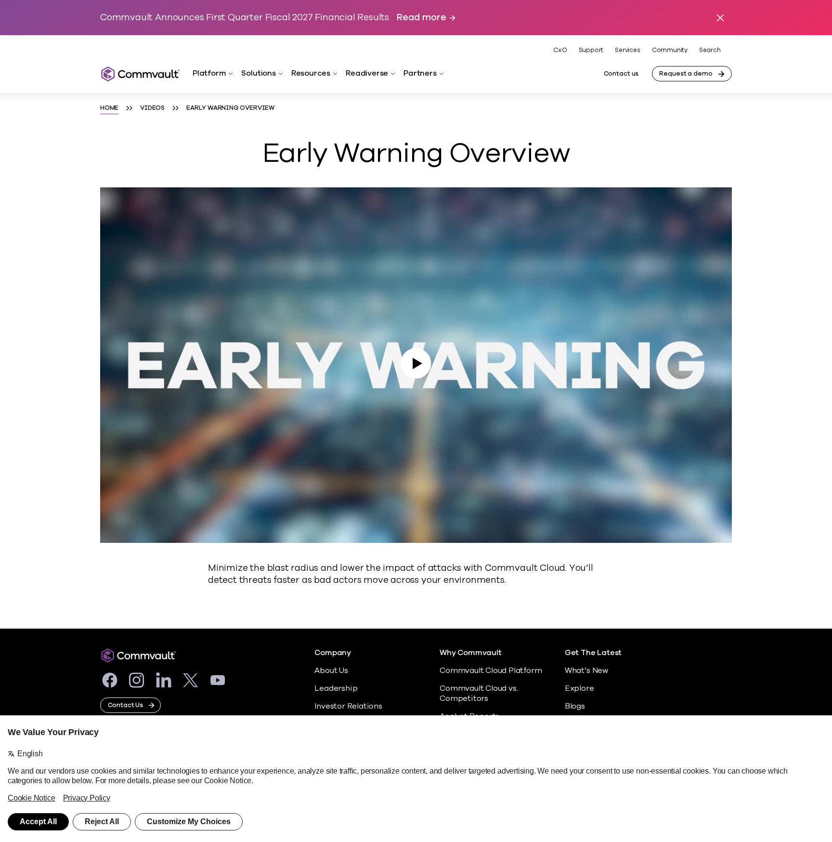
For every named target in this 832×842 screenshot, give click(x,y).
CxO (560, 50)
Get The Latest (593, 653)
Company (332, 653)
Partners (419, 73)
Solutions (258, 73)
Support (591, 50)
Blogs (575, 706)
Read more (421, 18)
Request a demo (685, 73)
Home (109, 108)
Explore (579, 688)
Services (627, 50)
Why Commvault (471, 653)
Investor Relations (348, 706)
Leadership (335, 688)
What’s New (586, 670)
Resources (310, 73)
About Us (331, 670)
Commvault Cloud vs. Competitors (479, 693)
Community (670, 50)
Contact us (621, 73)
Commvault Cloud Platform (491, 670)
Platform (209, 73)
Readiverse (367, 73)
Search (710, 50)
